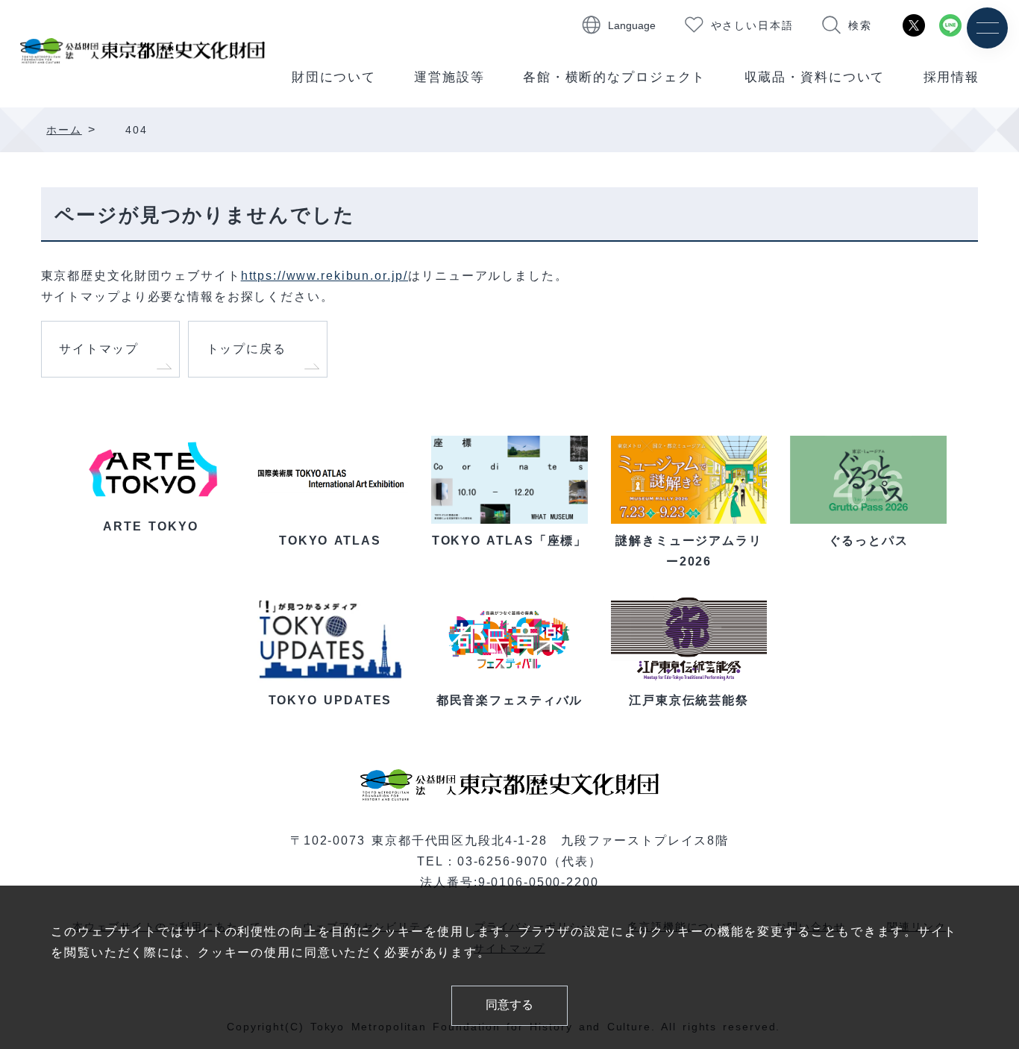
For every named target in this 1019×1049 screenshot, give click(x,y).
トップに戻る (246, 348)
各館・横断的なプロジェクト (614, 77)
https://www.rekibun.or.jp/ (325, 275)
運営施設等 (449, 77)
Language (632, 25)
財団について (334, 77)
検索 (860, 25)
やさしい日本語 (752, 25)
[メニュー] (987, 27)
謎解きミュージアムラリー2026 (688, 551)
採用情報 (951, 77)
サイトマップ (99, 348)
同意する (509, 1004)
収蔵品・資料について (814, 77)
